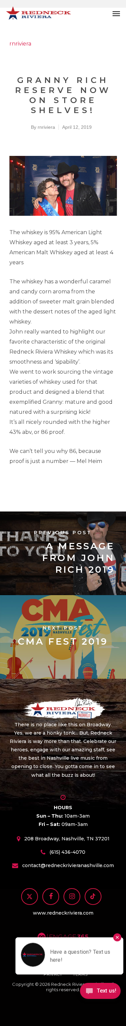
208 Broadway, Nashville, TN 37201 (67, 839)
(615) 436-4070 (67, 852)
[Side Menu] (116, 13)
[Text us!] (100, 993)
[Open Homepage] (63, 709)
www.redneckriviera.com (63, 913)
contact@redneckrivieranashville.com (68, 866)
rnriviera (20, 43)
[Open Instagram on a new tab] (72, 897)
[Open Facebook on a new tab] (50, 897)
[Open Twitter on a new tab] (29, 897)
